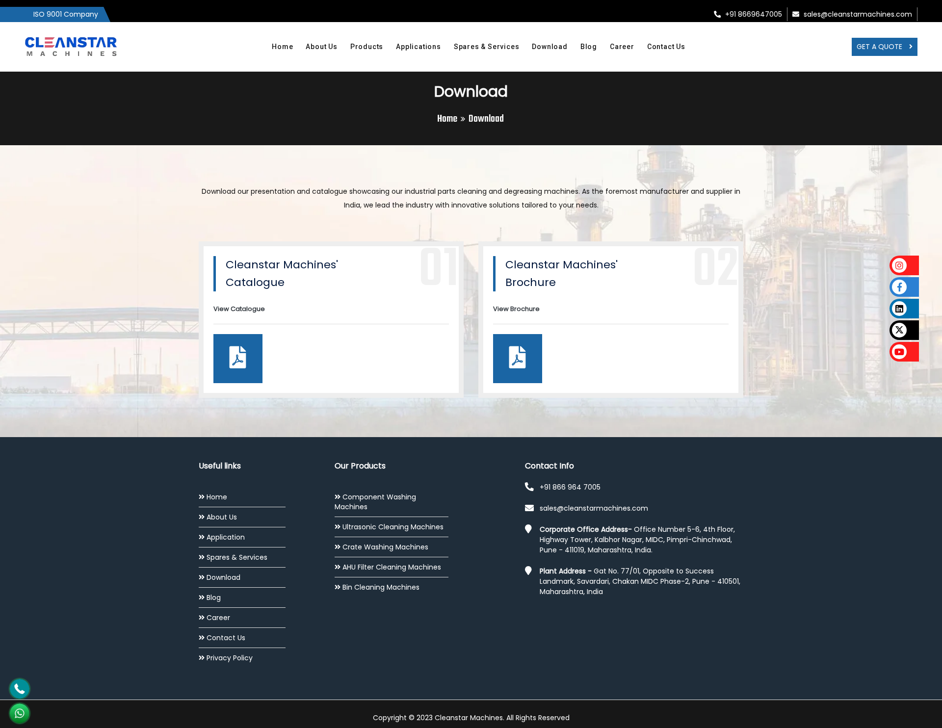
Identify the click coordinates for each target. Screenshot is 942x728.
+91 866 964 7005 (570, 487)
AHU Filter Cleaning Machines (391, 567)
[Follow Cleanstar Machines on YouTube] (904, 352)
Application (226, 537)
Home (282, 47)
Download (549, 47)
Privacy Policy (230, 658)
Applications (418, 47)
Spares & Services (487, 47)
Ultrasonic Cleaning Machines (393, 527)
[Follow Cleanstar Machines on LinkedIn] (904, 308)
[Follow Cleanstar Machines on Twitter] (904, 330)
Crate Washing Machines (385, 547)
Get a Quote (880, 47)
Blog (588, 47)
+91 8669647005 (752, 14)
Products (366, 47)
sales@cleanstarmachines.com (857, 14)
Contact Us (666, 47)
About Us (321, 47)
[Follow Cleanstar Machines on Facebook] (904, 287)
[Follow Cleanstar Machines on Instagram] (904, 265)
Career (622, 47)
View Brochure (516, 308)
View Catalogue (239, 308)
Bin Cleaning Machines (380, 587)
